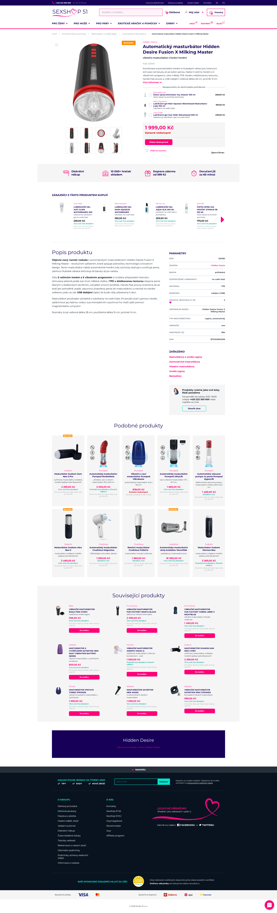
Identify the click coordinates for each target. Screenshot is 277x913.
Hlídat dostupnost (158, 142)
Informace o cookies (68, 862)
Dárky (170, 23)
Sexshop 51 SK (113, 811)
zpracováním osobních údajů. (200, 783)
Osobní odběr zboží (68, 820)
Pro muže (80, 23)
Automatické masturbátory (134, 34)
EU (223, 3)
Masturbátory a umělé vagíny (104, 34)
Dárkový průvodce (67, 806)
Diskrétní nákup (66, 830)
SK (217, 3)
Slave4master (113, 825)
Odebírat (163, 782)
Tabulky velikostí (66, 840)
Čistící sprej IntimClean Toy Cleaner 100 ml (174, 95)
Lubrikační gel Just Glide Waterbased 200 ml (175, 115)
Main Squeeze (160, 101)
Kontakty (207, 3)
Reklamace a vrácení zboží (72, 845)
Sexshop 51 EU (113, 816)
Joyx (108, 830)
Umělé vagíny (177, 371)
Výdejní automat (67, 825)
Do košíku (84, 630)
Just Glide (158, 112)
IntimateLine (159, 92)
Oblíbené (173, 12)
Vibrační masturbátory (181, 366)
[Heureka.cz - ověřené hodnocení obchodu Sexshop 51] (138, 886)
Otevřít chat (194, 408)
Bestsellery (175, 376)
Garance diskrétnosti (155, 3)
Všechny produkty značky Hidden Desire (138, 747)
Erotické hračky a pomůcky (137, 23)
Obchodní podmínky (69, 850)
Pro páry (102, 23)
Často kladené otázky (69, 835)
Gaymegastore (114, 820)
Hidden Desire (150, 42)
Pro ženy (58, 23)
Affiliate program (115, 835)
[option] (76, 215)
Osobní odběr (193, 3)
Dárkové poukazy (67, 811)
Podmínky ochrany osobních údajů (73, 856)
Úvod (54, 34)
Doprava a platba (175, 3)
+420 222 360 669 (63, 3)
